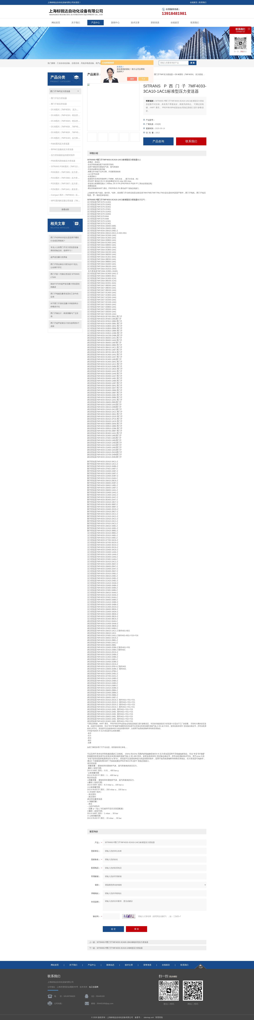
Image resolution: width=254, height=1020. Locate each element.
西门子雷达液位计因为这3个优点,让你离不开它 (64, 265)
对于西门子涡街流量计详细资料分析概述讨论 (64, 305)
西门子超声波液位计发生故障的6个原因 (65, 324)
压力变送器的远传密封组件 (63, 155)
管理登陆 (159, 1017)
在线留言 (193, 2)
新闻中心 (115, 22)
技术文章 (135, 22)
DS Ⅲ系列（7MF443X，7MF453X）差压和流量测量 (66, 126)
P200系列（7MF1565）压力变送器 (66, 172)
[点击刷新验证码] (128, 916)
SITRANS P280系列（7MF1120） (66, 166)
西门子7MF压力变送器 (60, 91)
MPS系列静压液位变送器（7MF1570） (66, 200)
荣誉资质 (155, 22)
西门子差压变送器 (59, 104)
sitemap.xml (149, 1017)
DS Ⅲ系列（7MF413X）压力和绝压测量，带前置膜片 (66, 138)
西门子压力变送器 (59, 98)
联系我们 (202, 2)
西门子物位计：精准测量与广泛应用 (64, 314)
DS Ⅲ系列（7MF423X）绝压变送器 (66, 115)
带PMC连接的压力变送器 (62, 149)
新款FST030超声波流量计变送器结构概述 (65, 285)
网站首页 (56, 22)
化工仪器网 (93, 987)
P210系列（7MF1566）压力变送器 (66, 178)
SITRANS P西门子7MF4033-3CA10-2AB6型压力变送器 (120, 948)
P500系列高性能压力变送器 (63, 161)
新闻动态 (110, 965)
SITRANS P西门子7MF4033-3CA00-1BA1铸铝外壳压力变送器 (122, 942)
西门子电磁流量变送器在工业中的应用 (64, 295)
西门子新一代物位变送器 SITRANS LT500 (65, 275)
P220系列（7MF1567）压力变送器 (66, 183)
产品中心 (95, 22)
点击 (78, 91)
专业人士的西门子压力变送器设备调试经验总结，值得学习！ (64, 249)
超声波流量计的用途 (59, 257)
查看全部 (65, 209)
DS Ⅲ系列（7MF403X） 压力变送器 (66, 109)
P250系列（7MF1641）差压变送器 (66, 189)
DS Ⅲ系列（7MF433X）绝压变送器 (66, 121)
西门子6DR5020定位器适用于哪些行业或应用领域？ (65, 239)
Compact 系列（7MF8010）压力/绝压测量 (66, 195)
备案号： (138, 1017)
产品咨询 (158, 141)
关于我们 (75, 22)
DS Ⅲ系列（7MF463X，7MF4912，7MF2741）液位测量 (66, 132)
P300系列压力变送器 (60, 144)
